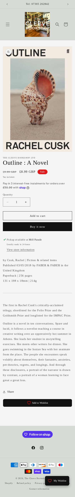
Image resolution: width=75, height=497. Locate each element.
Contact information (39, 489)
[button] (7, 24)
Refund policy (24, 483)
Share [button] (10, 391)
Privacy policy (42, 483)
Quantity (8, 194)
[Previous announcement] (7, 4)
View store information (20, 249)
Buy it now (37, 226)
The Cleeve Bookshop (36, 478)
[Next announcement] (68, 4)
